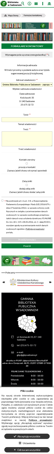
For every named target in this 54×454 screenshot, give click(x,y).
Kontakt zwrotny (27, 159)
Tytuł (27, 114)
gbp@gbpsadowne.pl (27, 355)
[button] (27, 163)
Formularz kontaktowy (27, 46)
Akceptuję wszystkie (28, 436)
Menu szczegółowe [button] (42, 3)
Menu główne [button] (36, 3)
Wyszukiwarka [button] (23, 3)
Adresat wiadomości (27, 80)
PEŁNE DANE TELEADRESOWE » (27, 371)
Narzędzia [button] (29, 3)
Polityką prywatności (35, 229)
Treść (27, 129)
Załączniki (27, 181)
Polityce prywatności (40, 420)
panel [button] (49, 3)
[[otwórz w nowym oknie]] (27, 282)
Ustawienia (29, 443)
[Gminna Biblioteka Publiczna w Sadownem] (27, 25)
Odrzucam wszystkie (28, 449)
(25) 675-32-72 (28, 345)
